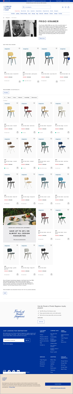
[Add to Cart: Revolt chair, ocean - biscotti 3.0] (19, 81)
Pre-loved (42, 366)
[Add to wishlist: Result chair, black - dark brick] (34, 103)
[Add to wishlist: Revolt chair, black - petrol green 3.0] (38, 48)
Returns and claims (44, 341)
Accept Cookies (58, 384)
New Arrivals (23, 11)
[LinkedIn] (18, 371)
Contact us (42, 345)
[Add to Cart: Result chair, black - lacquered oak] (51, 132)
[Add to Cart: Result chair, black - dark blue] (68, 167)
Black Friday (64, 369)
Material (20, 97)
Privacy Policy (12, 387)
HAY (5, 293)
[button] (62, 7)
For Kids (60, 13)
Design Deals (64, 367)
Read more (42, 38)
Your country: (6, 344)
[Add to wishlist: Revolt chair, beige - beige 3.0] (34, 245)
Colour (14, 97)
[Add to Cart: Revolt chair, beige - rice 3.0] (68, 132)
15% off (33, 0)
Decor (29, 13)
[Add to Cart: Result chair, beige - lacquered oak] (34, 203)
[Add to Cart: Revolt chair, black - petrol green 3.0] (38, 81)
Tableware (52, 370)
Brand (9, 97)
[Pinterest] (13, 371)
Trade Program (64, 338)
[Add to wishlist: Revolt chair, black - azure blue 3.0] (56, 48)
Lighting (17, 13)
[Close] (24, 373)
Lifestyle (55, 13)
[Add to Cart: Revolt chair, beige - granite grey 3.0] (17, 274)
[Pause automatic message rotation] (50, 1)
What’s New (53, 360)
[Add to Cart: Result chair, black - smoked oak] (34, 167)
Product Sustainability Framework (53, 340)
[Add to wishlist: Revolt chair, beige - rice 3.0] (68, 103)
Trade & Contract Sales (65, 335)
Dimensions (34, 97)
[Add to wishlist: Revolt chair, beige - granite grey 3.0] (17, 245)
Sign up (27, 340)
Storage (33, 13)
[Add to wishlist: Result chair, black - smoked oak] (34, 139)
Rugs (37, 13)
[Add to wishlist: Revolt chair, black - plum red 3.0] (51, 210)
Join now (41, 321)
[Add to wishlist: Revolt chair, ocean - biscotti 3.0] (19, 48)
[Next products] (69, 59)
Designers (56, 11)
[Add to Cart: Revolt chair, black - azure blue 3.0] (56, 81)
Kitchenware (53, 368)
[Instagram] (4, 371)
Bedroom (41, 13)
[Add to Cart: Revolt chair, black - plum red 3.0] (51, 238)
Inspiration (33, 11)
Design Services (46, 11)
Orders (41, 334)
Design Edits (64, 363)
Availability (27, 97)
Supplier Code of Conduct (54, 349)
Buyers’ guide (53, 352)
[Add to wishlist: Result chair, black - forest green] (68, 210)
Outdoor (51, 13)
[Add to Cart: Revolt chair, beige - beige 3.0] (34, 274)
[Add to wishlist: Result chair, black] (51, 245)
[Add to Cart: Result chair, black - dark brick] (34, 132)
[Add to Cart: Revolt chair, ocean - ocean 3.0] (51, 203)
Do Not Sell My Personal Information (57, 388)
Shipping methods (44, 338)
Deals (28, 11)
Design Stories (39, 11)
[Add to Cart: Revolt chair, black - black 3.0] (17, 203)
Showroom (42, 362)
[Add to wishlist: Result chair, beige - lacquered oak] (34, 174)
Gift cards (63, 365)
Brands (51, 11)
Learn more (40, 317)
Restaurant (42, 364)
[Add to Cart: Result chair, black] (51, 274)
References (63, 342)
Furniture (13, 13)
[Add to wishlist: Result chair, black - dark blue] (68, 139)
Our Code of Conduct (53, 346)
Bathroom (46, 13)
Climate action (53, 343)
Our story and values (53, 334)
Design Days (17, 11)
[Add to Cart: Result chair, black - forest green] (68, 238)
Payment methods (44, 336)
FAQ (41, 343)
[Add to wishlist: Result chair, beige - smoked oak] (17, 139)
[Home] (3, 17)
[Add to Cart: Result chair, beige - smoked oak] (17, 167)
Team (62, 340)
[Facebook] (9, 371)
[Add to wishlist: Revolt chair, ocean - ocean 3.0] (51, 174)
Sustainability (53, 337)
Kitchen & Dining (23, 13)
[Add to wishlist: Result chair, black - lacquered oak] (51, 103)
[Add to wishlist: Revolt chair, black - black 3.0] (17, 174)
